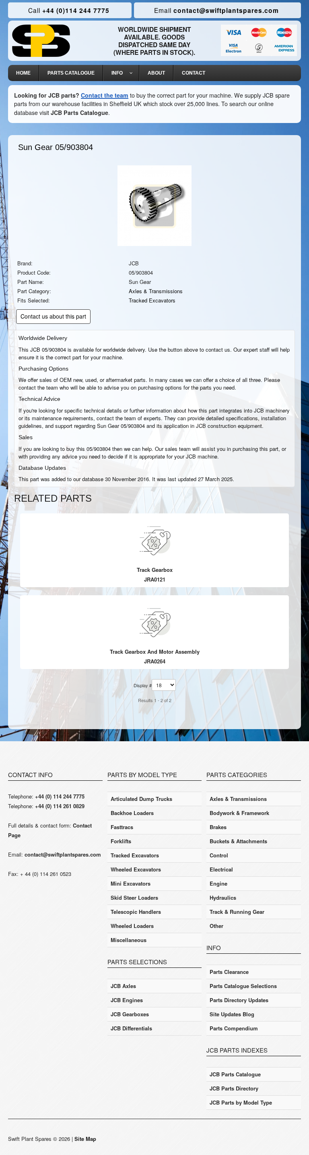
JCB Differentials (131, 1028)
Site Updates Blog (232, 1014)
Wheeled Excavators (136, 869)
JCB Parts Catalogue (79, 112)
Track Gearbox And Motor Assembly (155, 651)
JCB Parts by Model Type (241, 1102)
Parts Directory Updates (239, 1000)
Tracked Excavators (152, 300)
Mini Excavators (130, 883)
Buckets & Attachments (238, 841)
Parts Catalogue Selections (243, 986)
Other (216, 926)
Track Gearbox (155, 569)
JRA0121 (154, 579)
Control (219, 855)
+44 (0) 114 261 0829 (59, 806)
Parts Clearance (229, 972)
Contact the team (104, 95)
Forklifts (121, 841)
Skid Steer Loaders (134, 897)
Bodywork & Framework (239, 813)
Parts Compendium (234, 1028)
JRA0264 (154, 661)
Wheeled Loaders (132, 926)
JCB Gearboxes (130, 1014)
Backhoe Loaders (132, 813)
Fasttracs (122, 827)
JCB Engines (127, 1000)
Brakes (218, 827)
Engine (218, 883)
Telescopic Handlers (136, 911)
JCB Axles (123, 986)
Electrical (221, 869)
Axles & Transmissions (156, 291)
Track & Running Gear (237, 911)
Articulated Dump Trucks (141, 799)
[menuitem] (23, 73)
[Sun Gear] (154, 205)
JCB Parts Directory (234, 1088)
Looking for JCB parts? (46, 95)
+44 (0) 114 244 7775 (59, 796)
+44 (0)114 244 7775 (68, 10)
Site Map (85, 1138)
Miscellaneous (128, 940)
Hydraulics (223, 897)
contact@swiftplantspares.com (216, 10)
